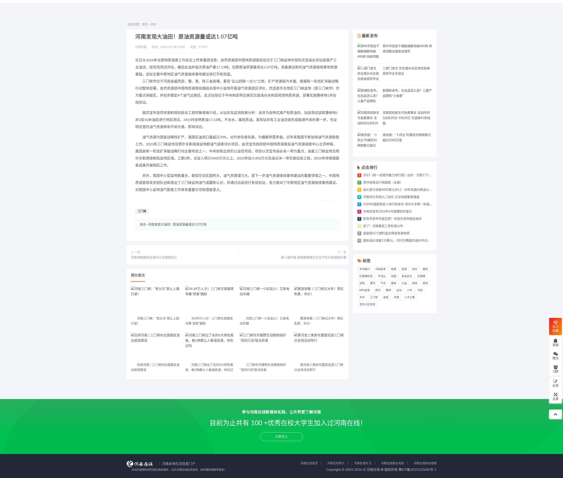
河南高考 (380, 269)
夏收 (425, 283)
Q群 (555, 371)
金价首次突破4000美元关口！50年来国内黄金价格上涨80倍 (404, 189)
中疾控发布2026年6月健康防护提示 (387, 211)
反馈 (555, 385)
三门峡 (142, 211)
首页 (145, 24)
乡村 (362, 297)
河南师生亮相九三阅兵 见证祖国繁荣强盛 (391, 197)
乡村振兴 (364, 269)
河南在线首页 (309, 463)
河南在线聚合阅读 (392, 463)
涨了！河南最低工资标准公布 (383, 226)
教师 (388, 290)
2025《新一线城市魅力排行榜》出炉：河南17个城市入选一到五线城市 (411, 175)
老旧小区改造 (367, 304)
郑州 (377, 290)
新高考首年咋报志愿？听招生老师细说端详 (392, 218)
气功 (383, 283)
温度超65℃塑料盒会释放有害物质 (386, 233)
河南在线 (373, 469)
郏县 (414, 283)
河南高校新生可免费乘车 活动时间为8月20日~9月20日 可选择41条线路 (406, 118)
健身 (393, 283)
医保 (404, 269)
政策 (393, 269)
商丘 (414, 269)
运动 (399, 290)
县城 (385, 297)
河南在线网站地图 (425, 463)
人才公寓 (409, 297)
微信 (555, 358)
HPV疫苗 (364, 290)
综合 (153, 24)
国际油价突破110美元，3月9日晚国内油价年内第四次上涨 (403, 240)
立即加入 (281, 436)
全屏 (555, 399)
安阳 (362, 283)
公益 (404, 283)
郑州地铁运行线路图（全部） (383, 182)
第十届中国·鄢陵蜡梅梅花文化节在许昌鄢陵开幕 (313, 257)
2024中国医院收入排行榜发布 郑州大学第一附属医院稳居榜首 (405, 204)
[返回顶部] (555, 414)
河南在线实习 (362, 463)
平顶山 (382, 276)
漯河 (372, 283)
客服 (555, 345)
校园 (393, 276)
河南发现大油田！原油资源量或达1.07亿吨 (177, 224)
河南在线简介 (336, 463)
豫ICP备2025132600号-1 (417, 469)
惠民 (425, 269)
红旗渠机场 (366, 276)
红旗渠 (421, 276)
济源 (396, 297)
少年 (409, 290)
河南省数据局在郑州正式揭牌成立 (154, 257)
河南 (420, 290)
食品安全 (407, 276)
